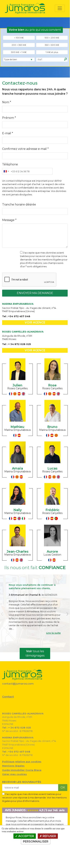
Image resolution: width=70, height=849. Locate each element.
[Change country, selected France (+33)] (6, 171)
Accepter (26, 836)
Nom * (6, 102)
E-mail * (7, 133)
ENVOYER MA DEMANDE (35, 293)
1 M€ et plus (52, 52)
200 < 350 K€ (19, 45)
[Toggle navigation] (60, 8)
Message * (9, 220)
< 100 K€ (19, 37)
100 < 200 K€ (52, 37)
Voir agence (35, 322)
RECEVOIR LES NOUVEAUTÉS (21, 782)
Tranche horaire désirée (19, 204)
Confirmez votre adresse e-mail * (25, 149)
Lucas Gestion (52, 554)
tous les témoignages (35, 653)
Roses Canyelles (17, 388)
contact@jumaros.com (18, 683)
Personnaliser (35, 841)
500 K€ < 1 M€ (18, 52)
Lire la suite (53, 633)
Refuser (49, 836)
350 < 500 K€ (52, 45)
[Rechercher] (65, 59)
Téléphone (10, 164)
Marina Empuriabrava (17, 430)
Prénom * (9, 117)
